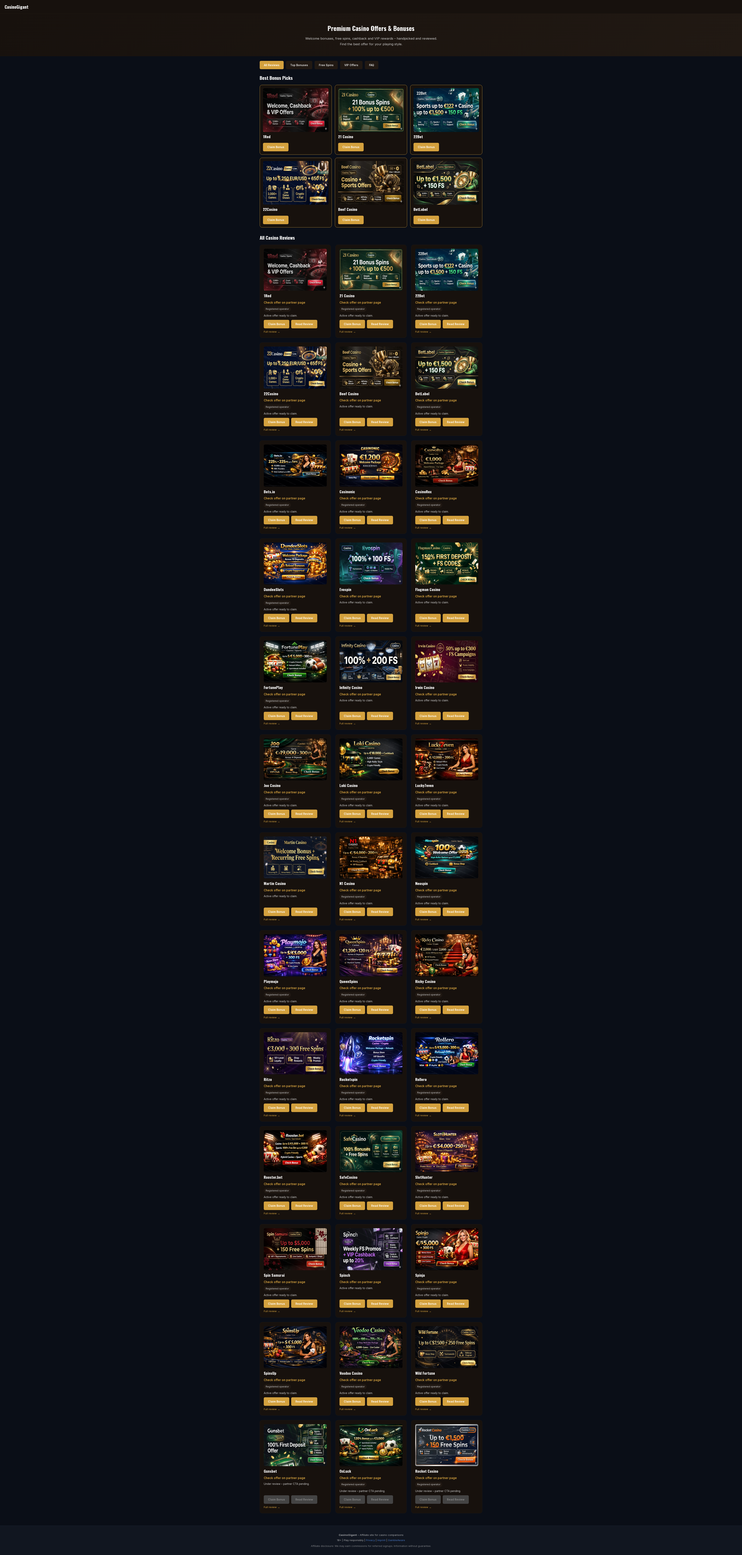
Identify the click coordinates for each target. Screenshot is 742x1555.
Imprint (381, 1540)
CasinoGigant (16, 6)
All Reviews (271, 65)
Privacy (370, 1540)
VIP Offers (351, 65)
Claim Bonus (275, 147)
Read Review (304, 324)
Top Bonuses (299, 65)
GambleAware (396, 1540)
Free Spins (326, 65)
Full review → (272, 331)
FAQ (371, 65)
